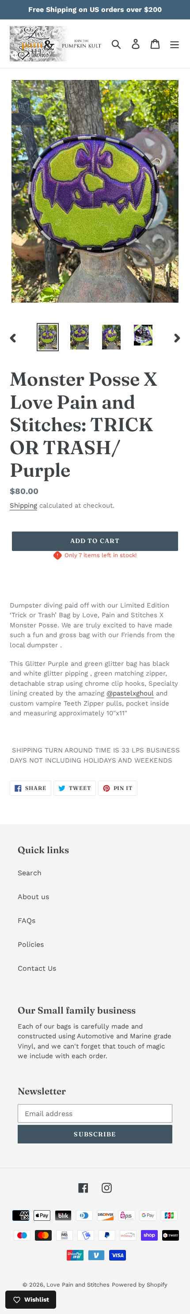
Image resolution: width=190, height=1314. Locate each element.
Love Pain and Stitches (78, 1284)
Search (30, 873)
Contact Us (37, 968)
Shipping (23, 505)
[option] (48, 337)
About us (33, 896)
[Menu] (174, 44)
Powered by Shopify (139, 1284)
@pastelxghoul (130, 693)
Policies (31, 944)
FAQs (26, 920)
